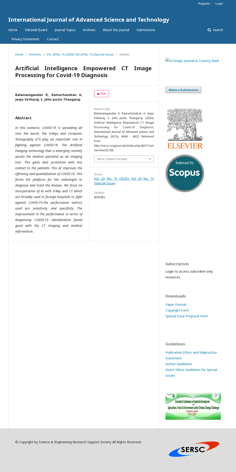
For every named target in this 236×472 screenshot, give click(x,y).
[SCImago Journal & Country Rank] (192, 60)
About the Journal (116, 30)
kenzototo (173, 227)
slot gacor (173, 245)
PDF (100, 94)
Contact (53, 39)
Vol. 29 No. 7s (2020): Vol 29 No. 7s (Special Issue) (80, 54)
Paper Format (175, 304)
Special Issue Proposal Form (186, 316)
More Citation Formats (112, 159)
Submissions (146, 30)
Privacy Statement (25, 39)
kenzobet (172, 209)
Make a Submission (183, 90)
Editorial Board (36, 30)
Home (13, 30)
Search (217, 30)
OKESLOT (172, 218)
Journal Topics (65, 30)
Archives (89, 30)
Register (204, 3)
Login (219, 3)
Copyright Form (177, 310)
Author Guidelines (178, 364)
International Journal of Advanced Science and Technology (88, 19)
